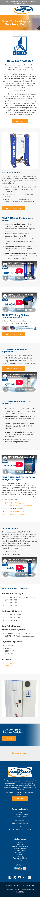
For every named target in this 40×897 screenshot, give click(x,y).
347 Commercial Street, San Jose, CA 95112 (20, 1)
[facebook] (10, 877)
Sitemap (17, 889)
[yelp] (24, 877)
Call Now (9, 738)
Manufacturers (20, 852)
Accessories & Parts (20, 858)
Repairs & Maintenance (20, 846)
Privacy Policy (9, 889)
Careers (20, 856)
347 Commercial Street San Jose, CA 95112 (20, 815)
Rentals (20, 854)
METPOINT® (10, 663)
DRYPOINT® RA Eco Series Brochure (18, 506)
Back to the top (21, 753)
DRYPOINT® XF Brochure (14, 511)
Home (20, 843)
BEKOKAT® (9, 666)
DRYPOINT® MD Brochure (15, 514)
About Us (20, 844)
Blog (20, 860)
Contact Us (20, 121)
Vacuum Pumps (20, 850)
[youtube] (19, 877)
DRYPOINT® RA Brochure (14, 503)
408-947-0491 (21, 3)
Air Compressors (20, 848)
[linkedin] (29, 877)
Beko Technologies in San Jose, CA (16, 23)
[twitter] (15, 877)
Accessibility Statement (27, 889)
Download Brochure (13, 208)
